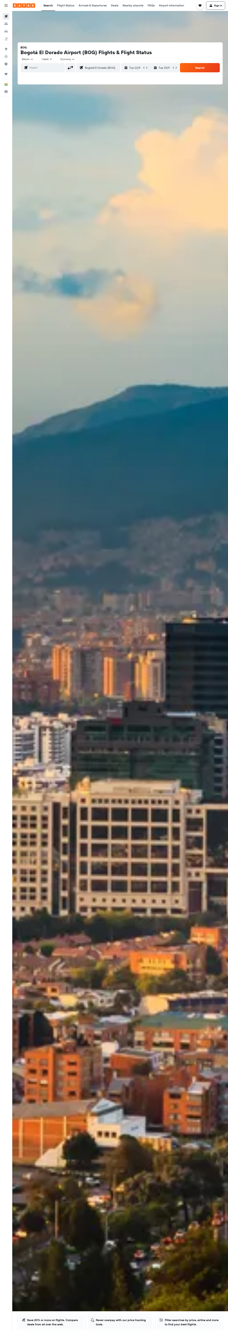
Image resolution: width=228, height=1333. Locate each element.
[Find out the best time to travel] (6, 64)
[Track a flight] (6, 56)
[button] (6, 5)
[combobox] (27, 59)
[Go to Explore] (6, 49)
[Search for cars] (6, 31)
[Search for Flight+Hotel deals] (6, 38)
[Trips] (6, 74)
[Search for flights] (6, 16)
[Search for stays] (6, 23)
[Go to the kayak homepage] (24, 5)
